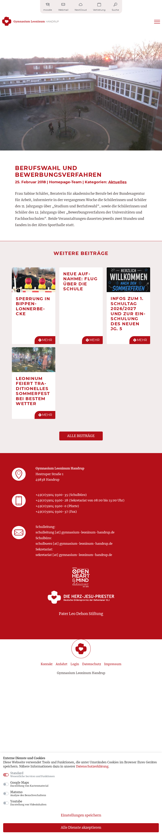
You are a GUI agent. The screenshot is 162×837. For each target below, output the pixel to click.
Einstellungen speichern (81, 815)
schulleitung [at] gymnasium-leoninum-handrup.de (75, 532)
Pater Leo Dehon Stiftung (81, 613)
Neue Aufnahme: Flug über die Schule (80, 281)
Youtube (28, 803)
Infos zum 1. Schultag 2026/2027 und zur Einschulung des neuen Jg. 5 (128, 313)
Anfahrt (61, 664)
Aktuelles (117, 182)
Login (75, 664)
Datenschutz (91, 664)
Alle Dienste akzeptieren (81, 827)
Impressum (112, 664)
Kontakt (47, 664)
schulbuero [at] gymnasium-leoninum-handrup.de (74, 543)
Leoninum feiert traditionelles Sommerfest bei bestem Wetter (33, 391)
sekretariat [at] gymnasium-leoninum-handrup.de (74, 555)
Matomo (28, 794)
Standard (32, 775)
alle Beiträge (81, 436)
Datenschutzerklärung (92, 766)
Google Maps (29, 784)
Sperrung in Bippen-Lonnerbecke (33, 306)
